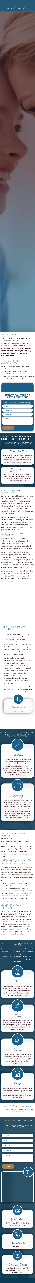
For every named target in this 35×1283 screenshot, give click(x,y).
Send (8, 428)
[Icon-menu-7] (28, 8)
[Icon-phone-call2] (19, 8)
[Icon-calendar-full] (23, 8)
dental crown (6, 921)
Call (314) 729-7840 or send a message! (17, 403)
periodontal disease (22, 875)
